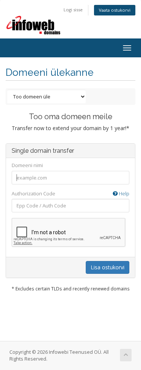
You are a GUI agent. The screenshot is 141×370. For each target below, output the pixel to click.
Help (123, 193)
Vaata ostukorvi (114, 10)
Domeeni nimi (27, 165)
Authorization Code (70, 193)
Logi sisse (73, 9)
